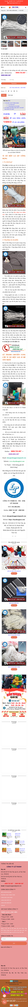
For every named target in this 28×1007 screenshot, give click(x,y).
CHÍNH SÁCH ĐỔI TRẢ (6, 900)
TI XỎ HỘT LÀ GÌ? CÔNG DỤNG (12, 103)
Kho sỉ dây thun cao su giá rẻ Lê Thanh (22, 842)
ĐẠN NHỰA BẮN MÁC (14, 603)
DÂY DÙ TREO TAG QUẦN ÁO (14, 571)
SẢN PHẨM (23, 87)
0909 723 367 (13, 1)
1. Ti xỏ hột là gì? (11, 104)
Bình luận (10, 95)
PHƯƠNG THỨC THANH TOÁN (8, 894)
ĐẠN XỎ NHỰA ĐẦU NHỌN (14, 635)
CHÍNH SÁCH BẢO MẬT (6, 902)
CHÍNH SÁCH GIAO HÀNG (7, 897)
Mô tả (3, 95)
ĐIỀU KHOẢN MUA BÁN (6, 892)
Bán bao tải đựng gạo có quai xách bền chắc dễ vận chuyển (22, 849)
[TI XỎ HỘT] (14, 7)
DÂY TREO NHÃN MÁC (12, 10)
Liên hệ (14, 83)
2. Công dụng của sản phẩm (13, 106)
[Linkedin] (11, 91)
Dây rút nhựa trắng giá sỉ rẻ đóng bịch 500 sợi (10, 842)
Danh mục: (3, 87)
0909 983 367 (20, 1)
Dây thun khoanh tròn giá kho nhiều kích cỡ (10, 849)
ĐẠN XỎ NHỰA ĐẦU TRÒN (14, 667)
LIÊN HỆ (3, 905)
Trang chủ (3, 10)
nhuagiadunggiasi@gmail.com (14, 2)
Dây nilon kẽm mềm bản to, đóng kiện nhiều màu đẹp (10, 834)
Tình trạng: (3, 79)
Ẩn (9, 100)
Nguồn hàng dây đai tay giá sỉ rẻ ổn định (18, 834)
